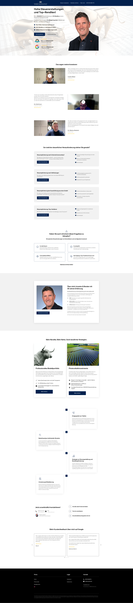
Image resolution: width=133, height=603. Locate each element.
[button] (101, 544)
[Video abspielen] (50, 76)
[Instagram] (35, 586)
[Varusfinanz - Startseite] (40, 3)
